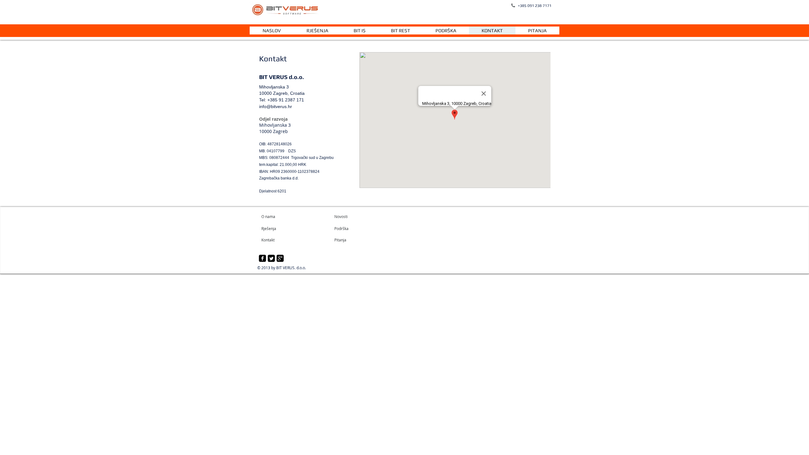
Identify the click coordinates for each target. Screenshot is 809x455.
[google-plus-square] (280, 258)
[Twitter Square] (271, 258)
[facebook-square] (262, 258)
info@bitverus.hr (275, 106)
